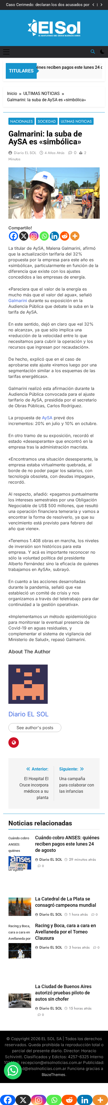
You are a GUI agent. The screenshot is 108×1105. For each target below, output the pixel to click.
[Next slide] (101, 5)
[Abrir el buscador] (93, 51)
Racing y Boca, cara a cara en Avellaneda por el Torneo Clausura (65, 932)
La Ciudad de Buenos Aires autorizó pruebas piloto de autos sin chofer (63, 993)
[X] (23, 236)
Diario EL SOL (25, 152)
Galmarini (18, 300)
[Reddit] (64, 236)
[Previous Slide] (93, 5)
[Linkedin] (54, 236)
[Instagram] (34, 236)
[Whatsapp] (44, 236)
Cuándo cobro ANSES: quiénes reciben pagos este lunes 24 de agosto (67, 844)
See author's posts (35, 727)
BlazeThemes (53, 1074)
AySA (48, 417)
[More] (74, 236)
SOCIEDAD (47, 121)
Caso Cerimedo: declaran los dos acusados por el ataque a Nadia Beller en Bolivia (47, 5)
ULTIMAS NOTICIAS (76, 121)
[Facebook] (13, 236)
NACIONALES (21, 121)
